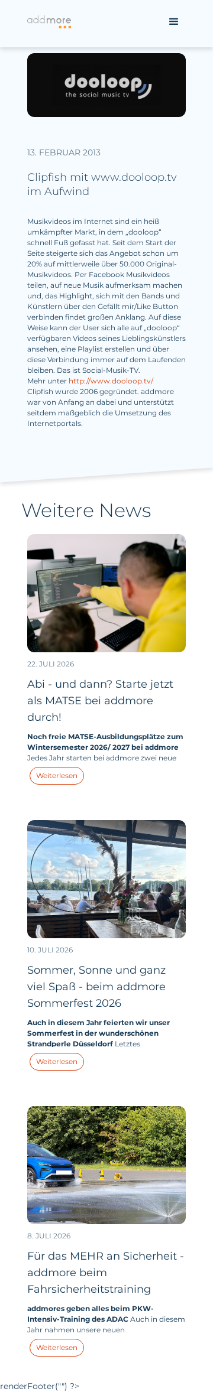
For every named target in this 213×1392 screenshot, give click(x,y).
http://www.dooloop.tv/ (111, 380)
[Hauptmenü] (174, 22)
